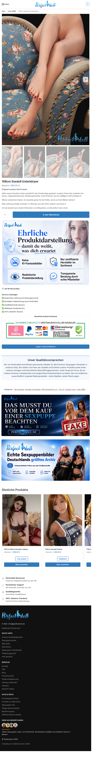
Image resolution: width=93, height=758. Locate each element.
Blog (4, 673)
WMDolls (63, 559)
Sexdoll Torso (70, 389)
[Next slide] (85, 79)
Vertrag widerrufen (9, 682)
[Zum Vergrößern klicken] (45, 79)
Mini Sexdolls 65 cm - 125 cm (53, 389)
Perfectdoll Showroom (11, 628)
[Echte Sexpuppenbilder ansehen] (45, 460)
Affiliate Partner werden (11, 715)
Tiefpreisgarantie (9, 653)
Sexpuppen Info (8, 705)
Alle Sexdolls (19, 389)
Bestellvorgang (8, 711)
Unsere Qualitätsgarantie (12, 637)
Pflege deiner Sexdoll (10, 708)
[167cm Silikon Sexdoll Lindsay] (21, 520)
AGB (28, 744)
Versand (5, 686)
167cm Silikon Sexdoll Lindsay (16, 549)
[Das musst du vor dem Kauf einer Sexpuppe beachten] (45, 415)
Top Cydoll (21, 559)
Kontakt (5, 666)
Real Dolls (6, 643)
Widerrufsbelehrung (10, 679)
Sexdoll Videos (8, 689)
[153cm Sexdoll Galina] (62, 520)
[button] (87, 4)
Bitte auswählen (22, 564)
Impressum (7, 744)
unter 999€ (12, 11)
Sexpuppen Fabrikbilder (12, 650)
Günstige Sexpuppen (33, 389)
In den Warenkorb (51, 214)
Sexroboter (6, 647)
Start (3, 11)
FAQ (3, 669)
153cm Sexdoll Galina (53, 549)
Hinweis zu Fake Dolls (11, 701)
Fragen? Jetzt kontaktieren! (45, 347)
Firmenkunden (8, 676)
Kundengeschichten (10, 698)
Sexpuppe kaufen (9, 640)
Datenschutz (19, 744)
